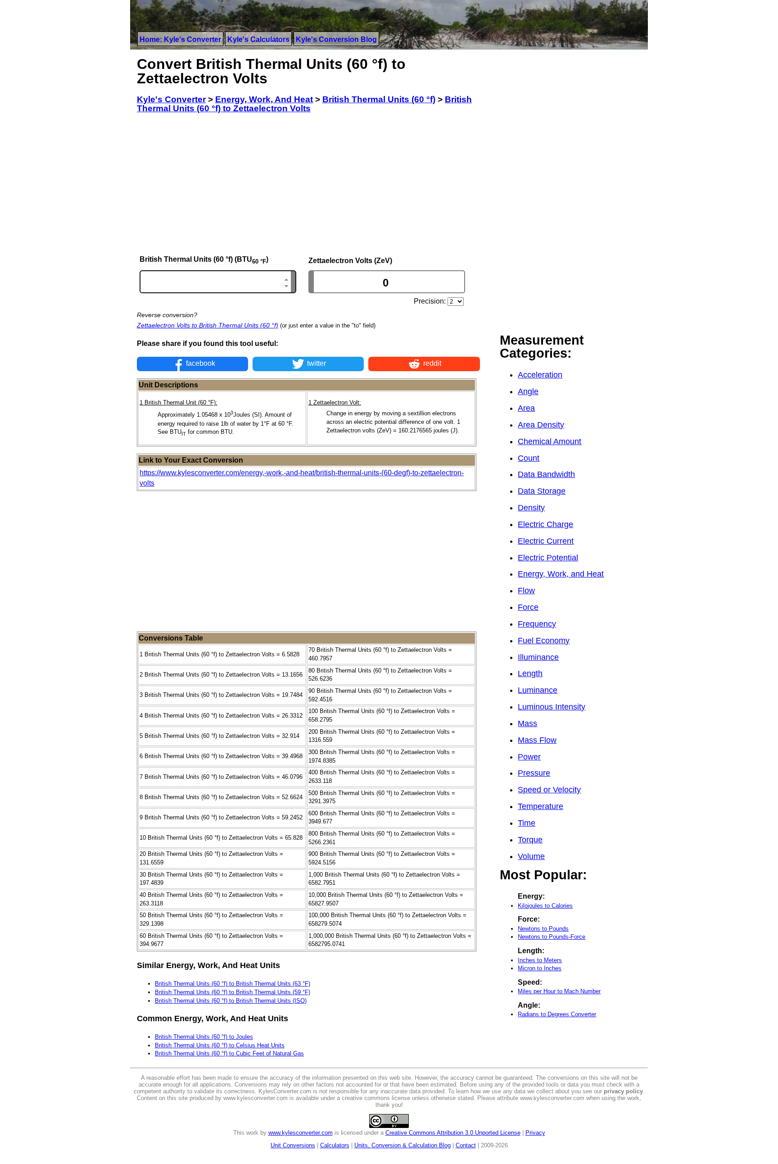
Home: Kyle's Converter (180, 39)
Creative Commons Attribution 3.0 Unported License (452, 1132)
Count (528, 458)
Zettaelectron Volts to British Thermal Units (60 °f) (207, 325)
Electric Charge (545, 524)
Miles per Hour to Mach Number (559, 991)
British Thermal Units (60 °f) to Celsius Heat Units (220, 1045)
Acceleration (540, 374)
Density (531, 507)
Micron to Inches (539, 968)
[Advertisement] (308, 184)
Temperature (540, 806)
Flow (526, 590)
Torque (530, 839)
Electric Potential (548, 557)
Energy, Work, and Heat (561, 573)
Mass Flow (537, 740)
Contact (466, 1145)
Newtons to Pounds (543, 928)
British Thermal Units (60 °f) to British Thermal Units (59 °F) (232, 992)
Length (530, 673)
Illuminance (538, 657)
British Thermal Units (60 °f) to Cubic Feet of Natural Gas (229, 1053)
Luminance (537, 690)
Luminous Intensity (551, 706)
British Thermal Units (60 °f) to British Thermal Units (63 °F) (232, 983)
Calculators (334, 1145)
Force (528, 607)
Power (529, 756)
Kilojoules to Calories (545, 905)
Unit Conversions (293, 1145)
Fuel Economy (544, 640)
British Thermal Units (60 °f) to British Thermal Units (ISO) (231, 1000)
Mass (527, 723)
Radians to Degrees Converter (557, 1014)
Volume (531, 856)
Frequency (537, 623)
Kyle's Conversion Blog (336, 39)
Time (526, 823)
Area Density (541, 424)
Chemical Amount (549, 441)
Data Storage (541, 491)
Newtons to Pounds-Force (551, 936)
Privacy (535, 1132)
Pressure (534, 773)
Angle (528, 391)
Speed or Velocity (549, 789)
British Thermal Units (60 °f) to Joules (204, 1036)
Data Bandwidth (546, 474)
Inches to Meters (540, 960)
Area (526, 408)
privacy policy (623, 1091)
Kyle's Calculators (258, 39)
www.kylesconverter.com (300, 1132)
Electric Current (546, 541)
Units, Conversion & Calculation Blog (402, 1145)
